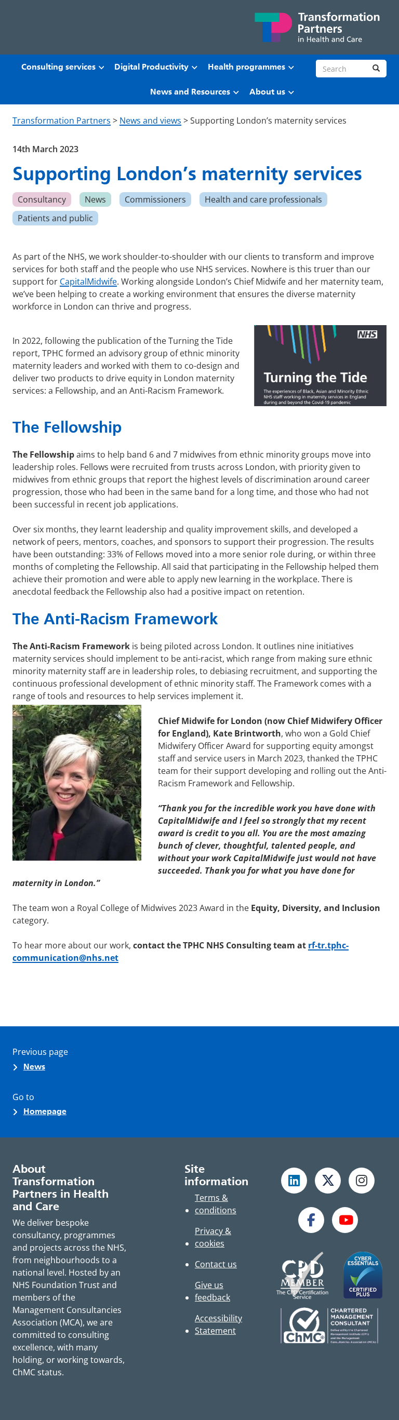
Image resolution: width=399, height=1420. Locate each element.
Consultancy (42, 199)
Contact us (216, 1264)
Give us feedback (212, 1291)
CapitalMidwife (88, 281)
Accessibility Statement (218, 1324)
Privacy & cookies (213, 1237)
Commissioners (155, 199)
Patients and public (55, 218)
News (95, 199)
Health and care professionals (263, 199)
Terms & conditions (215, 1204)
